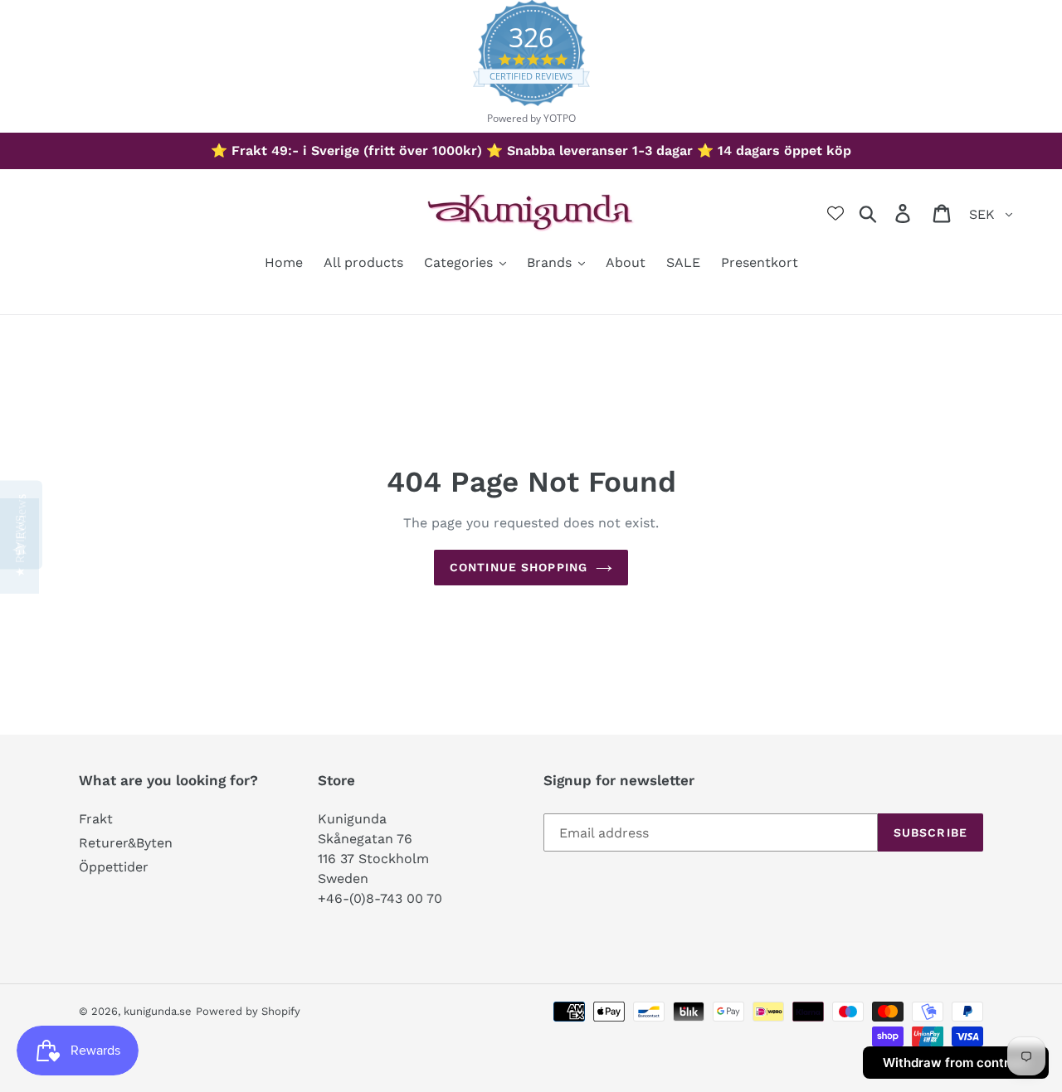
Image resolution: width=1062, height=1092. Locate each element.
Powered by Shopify (248, 1011)
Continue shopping (518, 567)
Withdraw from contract (956, 1062)
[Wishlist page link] (835, 213)
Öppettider (114, 867)
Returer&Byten (126, 843)
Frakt (96, 819)
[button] (19, 546)
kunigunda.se (158, 1011)
